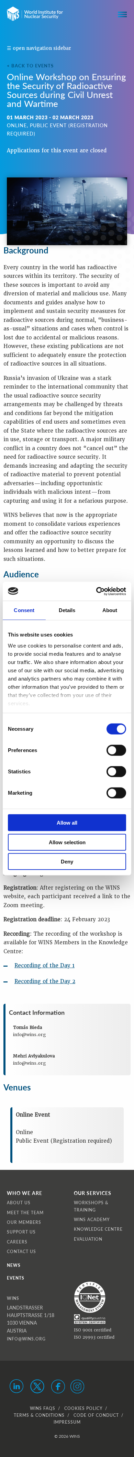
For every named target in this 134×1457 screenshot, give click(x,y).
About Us (19, 1203)
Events (15, 1278)
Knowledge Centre (98, 1229)
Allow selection (67, 842)
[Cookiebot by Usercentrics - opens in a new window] (96, 591)
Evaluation (88, 1239)
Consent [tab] (24, 610)
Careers (17, 1242)
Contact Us (21, 1251)
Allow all (67, 823)
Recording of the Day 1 (44, 965)
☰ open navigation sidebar (39, 48)
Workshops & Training (91, 1206)
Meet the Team (25, 1213)
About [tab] (110, 610)
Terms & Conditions (39, 1415)
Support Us (21, 1232)
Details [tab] (67, 610)
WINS (13, 1298)
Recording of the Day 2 (44, 981)
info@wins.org (26, 1339)
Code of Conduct (96, 1415)
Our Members (24, 1222)
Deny (67, 862)
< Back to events (30, 65)
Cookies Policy (83, 1408)
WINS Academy (92, 1219)
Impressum (67, 1422)
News (14, 1265)
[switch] (116, 750)
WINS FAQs (42, 1408)
